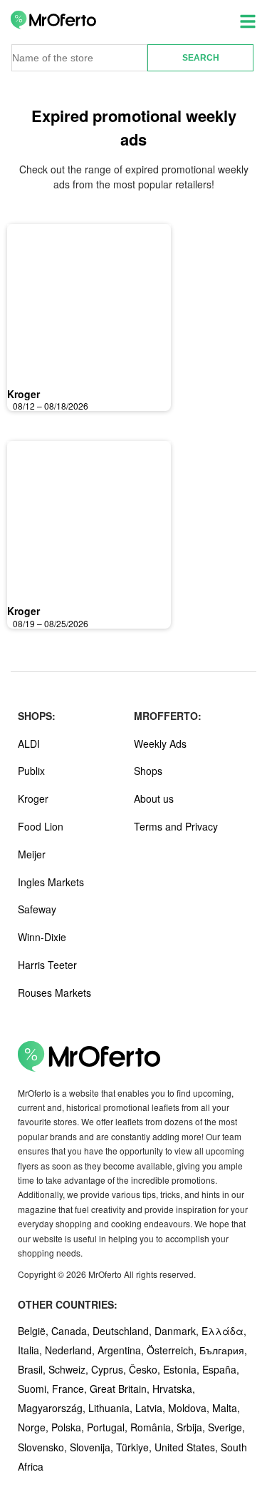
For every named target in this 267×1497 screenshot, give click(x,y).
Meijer (32, 854)
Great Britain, (121, 1388)
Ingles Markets (51, 882)
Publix (31, 770)
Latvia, (151, 1408)
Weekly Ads (160, 743)
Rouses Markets (54, 992)
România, (153, 1427)
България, (223, 1350)
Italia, (31, 1350)
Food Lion (40, 826)
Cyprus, (110, 1369)
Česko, (146, 1369)
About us (154, 798)
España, (220, 1369)
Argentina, (122, 1350)
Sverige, (226, 1427)
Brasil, (33, 1369)
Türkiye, (135, 1447)
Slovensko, (44, 1447)
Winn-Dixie (42, 937)
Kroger (23, 394)
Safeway (37, 909)
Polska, (69, 1427)
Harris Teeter (47, 965)
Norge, (34, 1427)
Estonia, (182, 1369)
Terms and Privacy (176, 826)
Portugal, (108, 1427)
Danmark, (178, 1331)
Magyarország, (53, 1408)
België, (34, 1331)
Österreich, (173, 1350)
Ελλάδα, (223, 1331)
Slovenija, (93, 1447)
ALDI (29, 743)
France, (71, 1388)
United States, (188, 1447)
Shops (148, 770)
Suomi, (35, 1388)
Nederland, (71, 1350)
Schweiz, (69, 1369)
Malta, (226, 1408)
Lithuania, (111, 1408)
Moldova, (190, 1408)
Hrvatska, (173, 1388)
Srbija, (192, 1427)
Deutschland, (124, 1331)
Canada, (72, 1331)
